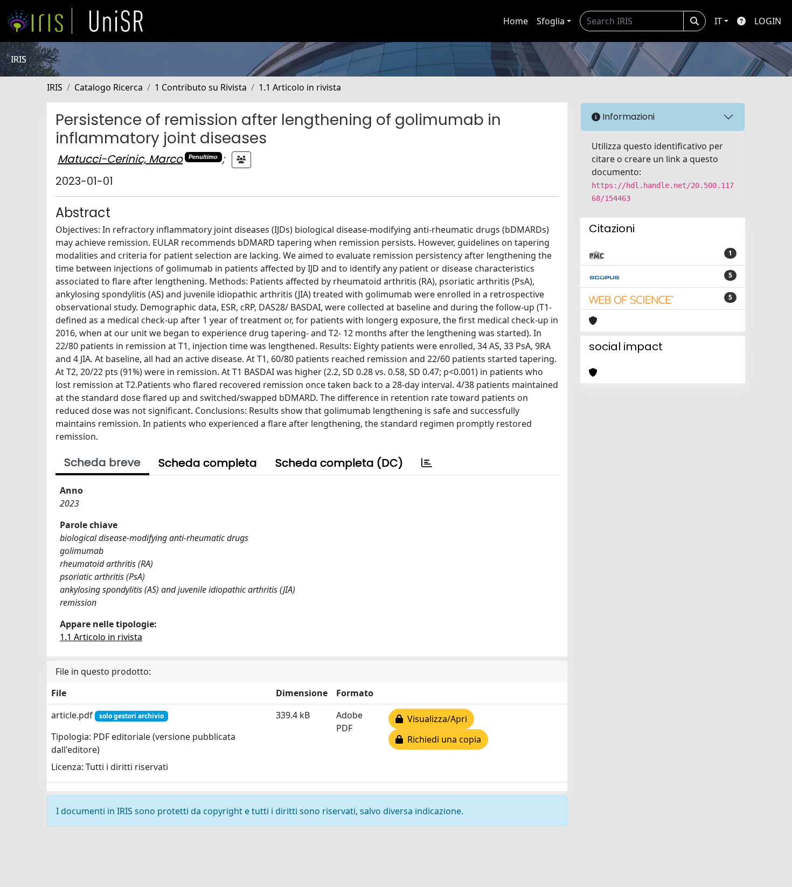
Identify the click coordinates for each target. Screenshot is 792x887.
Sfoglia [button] (551, 21)
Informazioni (627, 116)
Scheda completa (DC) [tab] (339, 462)
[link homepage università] (116, 21)
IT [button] (718, 21)
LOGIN (767, 21)
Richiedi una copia (442, 739)
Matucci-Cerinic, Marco (120, 159)
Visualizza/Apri (435, 719)
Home (515, 21)
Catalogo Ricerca (108, 87)
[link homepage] (39, 21)
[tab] (426, 463)
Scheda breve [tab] (102, 462)
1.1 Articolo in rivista (300, 87)
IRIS (54, 87)
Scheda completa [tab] (207, 462)
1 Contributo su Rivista (201, 87)
